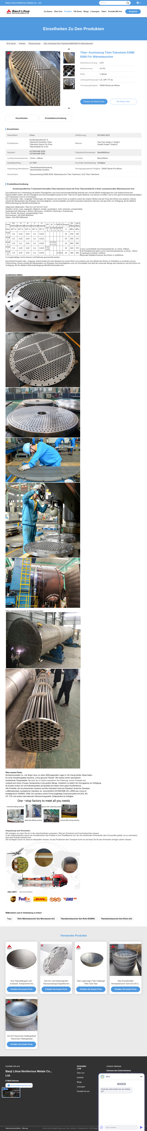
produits (68, 11)
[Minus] (141, 1076)
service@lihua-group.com (21, 1085)
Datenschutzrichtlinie (13, 1128)
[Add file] (101, 1127)
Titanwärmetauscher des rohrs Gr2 (116, 919)
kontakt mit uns (115, 11)
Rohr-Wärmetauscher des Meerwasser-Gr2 (36, 919)
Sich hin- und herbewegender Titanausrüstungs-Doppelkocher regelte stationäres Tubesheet (56, 982)
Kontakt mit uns (83, 1091)
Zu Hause (48, 11)
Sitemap (25, 1128)
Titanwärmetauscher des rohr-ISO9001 (78, 919)
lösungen (94, 11)
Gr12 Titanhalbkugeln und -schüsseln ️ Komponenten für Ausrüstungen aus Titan (21, 982)
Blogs (79, 1082)
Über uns (58, 11)
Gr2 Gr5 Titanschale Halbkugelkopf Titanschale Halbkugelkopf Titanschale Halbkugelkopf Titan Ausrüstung (21, 1037)
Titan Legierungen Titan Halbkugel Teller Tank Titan (91, 982)
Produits (22, 43)
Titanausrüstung (34, 43)
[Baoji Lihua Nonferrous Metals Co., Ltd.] (18, 11)
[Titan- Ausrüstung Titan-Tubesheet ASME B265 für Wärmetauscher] (33, 78)
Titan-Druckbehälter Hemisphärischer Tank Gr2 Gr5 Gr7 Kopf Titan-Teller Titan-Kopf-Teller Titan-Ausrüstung (125, 982)
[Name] (127, 2)
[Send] (141, 1127)
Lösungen (81, 1087)
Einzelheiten (22, 118)
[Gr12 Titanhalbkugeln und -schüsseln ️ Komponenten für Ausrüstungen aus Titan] (21, 960)
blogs (86, 11)
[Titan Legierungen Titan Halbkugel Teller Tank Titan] (91, 960)
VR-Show (78, 11)
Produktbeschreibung (55, 118)
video (103, 11)
